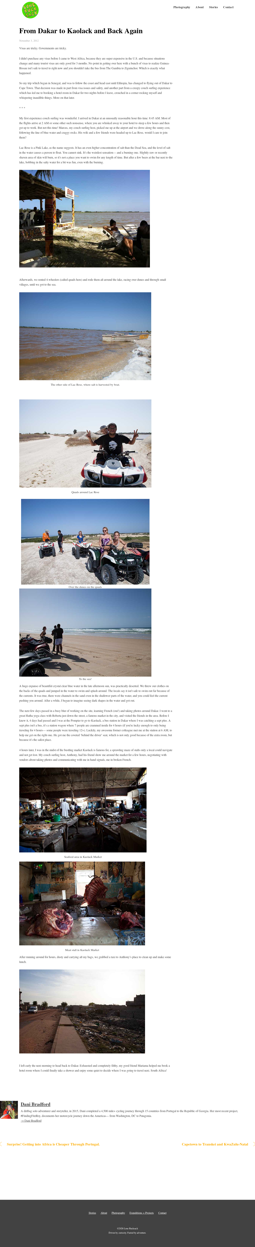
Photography (181, 7)
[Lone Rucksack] (30, 18)
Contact (228, 7)
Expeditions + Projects (142, 1213)
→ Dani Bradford (31, 1121)
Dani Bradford (35, 1104)
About (199, 7)
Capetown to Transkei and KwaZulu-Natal (191, 1144)
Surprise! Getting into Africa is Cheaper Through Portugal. (53, 1144)
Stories (213, 7)
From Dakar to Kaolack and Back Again (81, 30)
